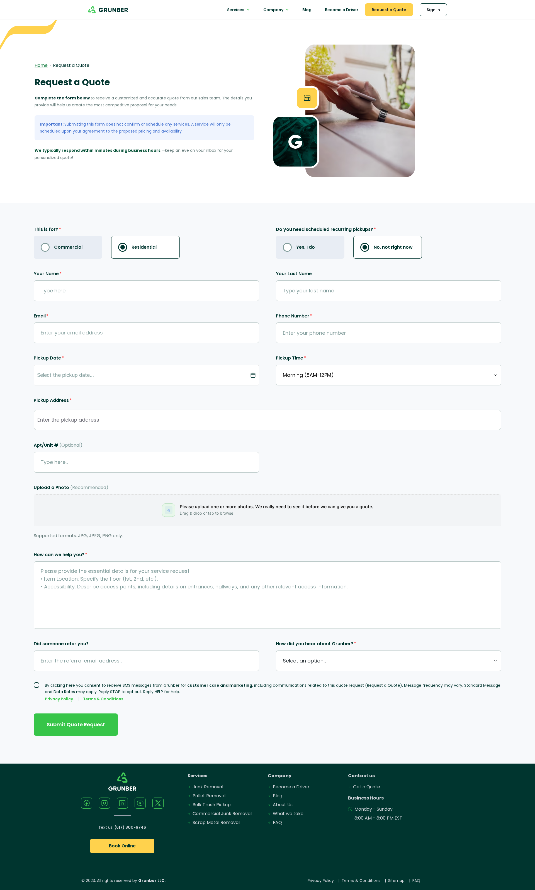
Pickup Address (53, 400)
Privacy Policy (59, 699)
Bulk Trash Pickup (212, 804)
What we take (288, 813)
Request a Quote (389, 10)
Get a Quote (366, 787)
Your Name (48, 273)
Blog (307, 10)
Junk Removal (208, 787)
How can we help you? (60, 554)
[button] (267, 510)
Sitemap (396, 880)
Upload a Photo (71, 487)
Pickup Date (49, 358)
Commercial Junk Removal (222, 813)
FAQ (277, 822)
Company (273, 10)
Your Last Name (294, 273)
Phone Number (294, 316)
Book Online (122, 846)
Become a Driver (341, 10)
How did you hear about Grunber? (316, 643)
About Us (283, 804)
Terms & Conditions (103, 699)
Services (235, 10)
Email (41, 316)
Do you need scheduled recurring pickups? (326, 229)
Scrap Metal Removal (216, 822)
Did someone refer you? (61, 643)
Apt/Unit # (58, 445)
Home (41, 65)
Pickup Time (291, 358)
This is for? (47, 229)
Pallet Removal (209, 796)
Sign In (433, 10)
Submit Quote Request (76, 724)
